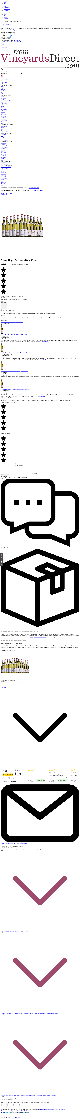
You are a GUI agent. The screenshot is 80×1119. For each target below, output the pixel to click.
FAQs (39, 1013)
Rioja (2, 102)
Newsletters (7, 16)
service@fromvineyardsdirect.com (38, 637)
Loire (2, 136)
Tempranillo (4, 109)
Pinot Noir (3, 107)
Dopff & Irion (4, 194)
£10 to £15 (3, 114)
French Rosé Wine (5, 162)
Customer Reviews (11, 1013)
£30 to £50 (3, 119)
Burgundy (3, 98)
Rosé (5, 4)
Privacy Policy (55, 1013)
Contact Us (6, 18)
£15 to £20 (3, 116)
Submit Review (4, 475)
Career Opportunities (37, 1095)
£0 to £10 (3, 113)
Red (5, 2)
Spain (2, 92)
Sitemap (3, 1110)
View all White (4, 131)
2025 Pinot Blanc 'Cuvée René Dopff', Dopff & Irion (15, 389)
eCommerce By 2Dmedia (45, 1109)
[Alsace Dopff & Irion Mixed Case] (22, 256)
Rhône (2, 99)
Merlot (2, 106)
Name (17, 463)
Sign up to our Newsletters (49, 1095)
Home (5, 13)
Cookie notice (27, 1110)
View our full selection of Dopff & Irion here (12, 322)
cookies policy (11, 30)
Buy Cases (3, 302)
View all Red (4, 93)
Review (35, 473)
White (5, 3)
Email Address (19, 465)
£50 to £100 (4, 120)
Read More (45, 341)
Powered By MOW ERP (58, 1109)
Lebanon (3, 89)
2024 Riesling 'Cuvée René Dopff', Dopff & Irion (14, 334)
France (2, 86)
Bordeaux (3, 96)
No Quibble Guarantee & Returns (29, 1013)
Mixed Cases (7, 9)
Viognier (3, 144)
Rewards (6, 10)
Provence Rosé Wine (6, 167)
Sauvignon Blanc (5, 145)
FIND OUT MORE (34, 188)
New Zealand (4, 91)
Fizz (5, 6)
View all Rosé (4, 164)
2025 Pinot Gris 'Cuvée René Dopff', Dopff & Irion (14, 371)
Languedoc (3, 138)
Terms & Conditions (46, 1013)
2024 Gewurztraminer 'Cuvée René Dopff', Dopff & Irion (16, 352)
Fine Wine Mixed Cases (6, 193)
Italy (2, 88)
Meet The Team (12, 1095)
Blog (5, 14)
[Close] (40, 1115)
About (5, 17)
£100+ (2, 122)
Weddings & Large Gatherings (24, 1095)
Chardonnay (4, 143)
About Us (3, 1095)
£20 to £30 (3, 117)
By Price (3, 112)
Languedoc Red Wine (6, 100)
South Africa (4, 126)
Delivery (18, 1013)
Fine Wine (6, 7)
